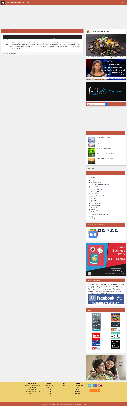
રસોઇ (92, 212)
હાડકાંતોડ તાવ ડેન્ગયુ (9, 31)
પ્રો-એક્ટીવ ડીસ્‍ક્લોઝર (96, 204)
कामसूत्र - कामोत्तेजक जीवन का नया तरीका (100, 184)
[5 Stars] (55, 38)
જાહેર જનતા (94, 198)
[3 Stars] (53, 38)
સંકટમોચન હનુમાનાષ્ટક (32, 389)
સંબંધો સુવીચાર (32, 387)
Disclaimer (77, 391)
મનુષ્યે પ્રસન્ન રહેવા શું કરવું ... (104, 137)
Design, (53, 404)
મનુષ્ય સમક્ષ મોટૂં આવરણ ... (103, 143)
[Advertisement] (63, 17)
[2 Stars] (52, 38)
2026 (49, 389)
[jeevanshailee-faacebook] (106, 299)
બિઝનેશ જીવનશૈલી (95, 205)
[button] (123, 2)
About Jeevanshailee (77, 385)
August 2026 (49, 385)
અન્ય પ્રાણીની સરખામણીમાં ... (104, 148)
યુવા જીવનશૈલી (94, 211)
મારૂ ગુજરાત (94, 207)
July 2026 (49, 387)
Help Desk (77, 393)
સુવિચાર (92, 216)
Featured (93, 177)
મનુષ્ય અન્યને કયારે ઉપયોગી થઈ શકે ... (107, 153)
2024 (49, 393)
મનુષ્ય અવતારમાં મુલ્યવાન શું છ (32, 391)
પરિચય (92, 202)
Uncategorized (94, 180)
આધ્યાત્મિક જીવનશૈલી (96, 189)
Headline (93, 179)
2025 (49, 391)
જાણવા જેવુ (93, 196)
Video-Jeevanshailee (96, 182)
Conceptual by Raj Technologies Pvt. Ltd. (75, 404)
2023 (49, 395)
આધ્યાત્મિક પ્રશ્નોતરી (95, 191)
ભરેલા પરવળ (32, 393)
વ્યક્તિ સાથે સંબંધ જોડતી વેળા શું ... (105, 158)
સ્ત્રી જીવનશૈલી (94, 218)
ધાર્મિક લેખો (93, 200)
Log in (63, 385)
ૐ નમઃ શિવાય (94, 186)
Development (58, 404)
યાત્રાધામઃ (93, 209)
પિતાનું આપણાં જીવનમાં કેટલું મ (32, 385)
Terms (77, 387)
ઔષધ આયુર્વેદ (12, 53)
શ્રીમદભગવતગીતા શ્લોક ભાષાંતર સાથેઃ (100, 214)
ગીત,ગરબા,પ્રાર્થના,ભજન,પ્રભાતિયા (99, 195)
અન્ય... (92, 188)
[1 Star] (51, 38)
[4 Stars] (54, 38)
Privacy (77, 389)
